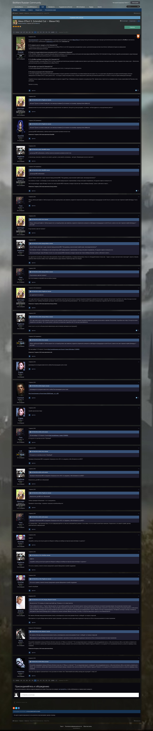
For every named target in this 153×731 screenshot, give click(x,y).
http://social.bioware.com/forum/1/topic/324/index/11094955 (63, 349)
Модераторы (39, 10)
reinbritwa (20, 672)
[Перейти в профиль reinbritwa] (20, 664)
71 (35, 32)
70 (32, 32)
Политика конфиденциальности (73, 726)
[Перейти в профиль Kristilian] (20, 537)
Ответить (132, 27)
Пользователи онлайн (50, 10)
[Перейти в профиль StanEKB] (20, 127)
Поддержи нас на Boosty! (65, 7)
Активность (51, 7)
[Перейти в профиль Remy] (20, 633)
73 (40, 32)
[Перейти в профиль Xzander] (15, 22)
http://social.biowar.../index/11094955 (58, 435)
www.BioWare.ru (19, 7)
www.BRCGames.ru (32, 7)
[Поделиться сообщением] (135, 36)
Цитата (33, 90)
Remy (21, 641)
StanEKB (21, 136)
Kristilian (21, 542)
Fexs (20, 206)
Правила (30, 10)
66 (21, 32)
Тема (61, 726)
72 (37, 32)
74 (43, 32)
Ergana (20, 372)
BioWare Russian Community (27, 2)
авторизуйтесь (63, 689)
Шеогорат (20, 108)
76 (49, 32)
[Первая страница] (14, 32)
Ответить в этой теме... (29, 695)
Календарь (23, 10)
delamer (21, 611)
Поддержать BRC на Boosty (76, 17)
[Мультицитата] (29, 91)
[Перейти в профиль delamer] (20, 602)
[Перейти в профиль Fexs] (20, 200)
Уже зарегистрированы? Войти (120, 2)
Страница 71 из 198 (63, 32)
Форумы (15, 10)
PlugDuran (20, 157)
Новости (37, 23)
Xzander (24, 23)
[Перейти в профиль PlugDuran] (20, 150)
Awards (100, 7)
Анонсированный (33, 39)
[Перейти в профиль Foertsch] (21, 389)
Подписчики (132, 21)
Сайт (43, 7)
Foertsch (20, 398)
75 (46, 32)
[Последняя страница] (56, 32)
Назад (17, 32)
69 (29, 32)
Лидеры (91, 7)
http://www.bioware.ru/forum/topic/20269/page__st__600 (44, 393)
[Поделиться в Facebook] (19, 708)
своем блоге (49, 41)
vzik (20, 339)
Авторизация (124, 20)
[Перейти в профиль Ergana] (20, 366)
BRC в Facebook (81, 7)
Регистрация (135, 2)
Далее (52, 32)
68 (26, 32)
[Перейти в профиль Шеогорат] (20, 101)
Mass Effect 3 (76, 39)
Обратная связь (87, 726)
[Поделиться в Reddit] (14, 708)
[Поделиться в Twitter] (16, 708)
